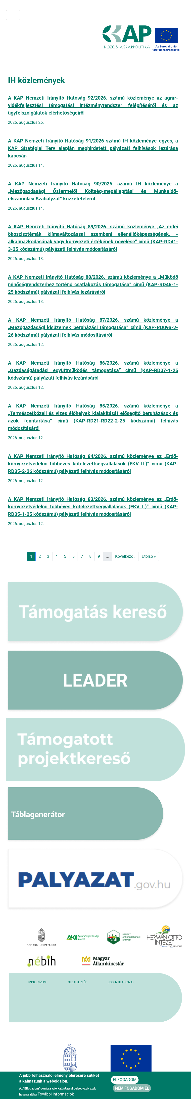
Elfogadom (125, 1079)
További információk (56, 1094)
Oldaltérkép (77, 982)
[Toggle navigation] (13, 15)
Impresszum (37, 982)
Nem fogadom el (132, 1088)
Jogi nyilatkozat (121, 982)
